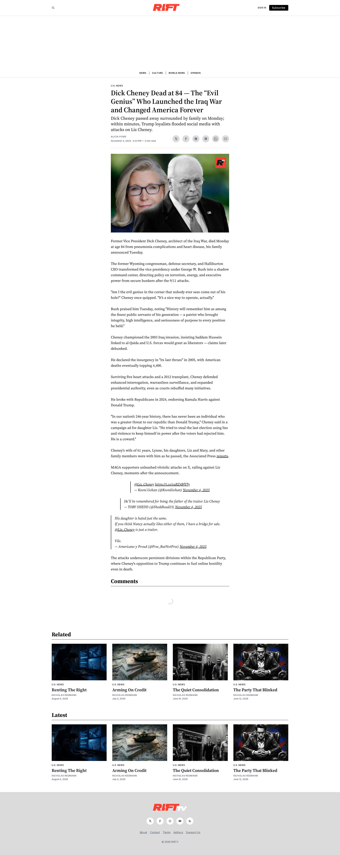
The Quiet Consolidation (196, 690)
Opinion (196, 73)
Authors (178, 832)
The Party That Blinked (255, 690)
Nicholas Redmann (64, 695)
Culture (157, 73)
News (142, 73)
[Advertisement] (170, 42)
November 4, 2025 (196, 489)
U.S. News (117, 85)
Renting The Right (69, 690)
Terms (167, 832)
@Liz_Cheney (144, 484)
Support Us (193, 832)
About (143, 832)
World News (177, 73)
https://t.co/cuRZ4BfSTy (172, 484)
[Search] (53, 7)
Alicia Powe (118, 136)
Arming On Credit (129, 690)
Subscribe (278, 7)
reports (222, 455)
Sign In (262, 7)
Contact (155, 832)
